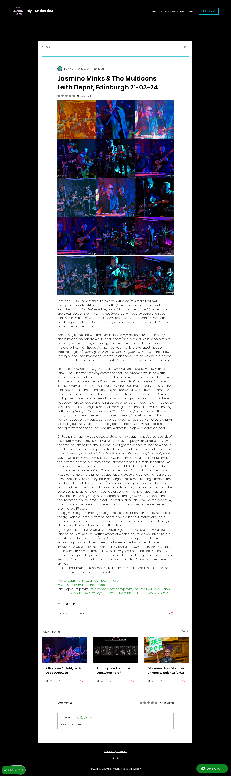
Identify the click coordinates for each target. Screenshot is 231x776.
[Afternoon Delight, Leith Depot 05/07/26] (64, 650)
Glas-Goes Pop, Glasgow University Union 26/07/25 (166, 670)
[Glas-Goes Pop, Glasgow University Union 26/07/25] (166, 650)
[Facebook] (113, 758)
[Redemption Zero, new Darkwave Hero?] (115, 650)
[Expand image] (76, 119)
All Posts (46, 47)
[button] (185, 47)
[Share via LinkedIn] (74, 603)
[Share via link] (81, 603)
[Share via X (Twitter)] (66, 603)
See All (185, 631)
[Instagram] (117, 758)
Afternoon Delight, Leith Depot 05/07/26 (63, 670)
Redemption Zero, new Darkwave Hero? (113, 670)
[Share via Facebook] (58, 603)
